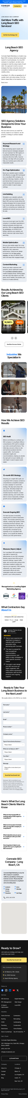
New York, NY (19, 1081)
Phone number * (7, 727)
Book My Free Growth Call (12, 775)
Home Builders (18, 1028)
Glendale (18, 889)
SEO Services (5, 998)
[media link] (2, 990)
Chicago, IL (18, 1068)
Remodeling (17, 1019)
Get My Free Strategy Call (10, 35)
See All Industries (18, 1032)
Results (3, 1074)
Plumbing (3, 1025)
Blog (2, 1078)
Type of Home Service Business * (12, 741)
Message (5, 763)
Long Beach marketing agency (13, 271)
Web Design (18, 1002)
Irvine (17, 887)
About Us (3, 1068)
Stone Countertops (6, 1032)
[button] (15, 338)
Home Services (5, 1015)
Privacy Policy (4, 1094)
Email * (5, 719)
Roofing (3, 1019)
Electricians (4, 1028)
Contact (3, 1071)
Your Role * (6, 756)
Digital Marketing (19, 998)
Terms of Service (23, 1094)
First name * (6, 705)
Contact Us (17, 6)
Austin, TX (17, 1078)
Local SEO (17, 1005)
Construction (17, 1025)
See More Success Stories (14, 344)
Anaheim (7, 887)
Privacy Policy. (19, 789)
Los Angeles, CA (19, 1074)
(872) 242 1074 (5, 1048)
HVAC (3, 1022)
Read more (4, 82)
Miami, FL (17, 1071)
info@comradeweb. (8, 1052)
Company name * (8, 734)
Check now (20, 2)
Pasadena (8, 893)
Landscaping (17, 1022)
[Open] (25, 6)
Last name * (6, 712)
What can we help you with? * (11, 749)
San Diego (19, 893)
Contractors (17, 1015)
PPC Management (6, 1002)
